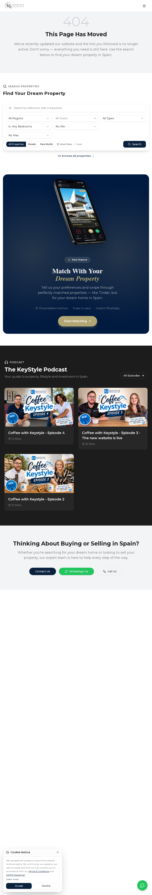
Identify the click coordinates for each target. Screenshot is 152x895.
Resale (32, 144)
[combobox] (29, 118)
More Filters (66, 144)
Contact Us (42, 571)
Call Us (112, 571)
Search (136, 144)
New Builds (46, 144)
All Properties (16, 144)
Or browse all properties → (76, 156)
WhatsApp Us (78, 571)
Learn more (12, 879)
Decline (46, 885)
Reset (79, 144)
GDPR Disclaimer (15, 875)
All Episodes (131, 375)
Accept (19, 885)
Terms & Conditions (39, 871)
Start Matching (75, 321)
